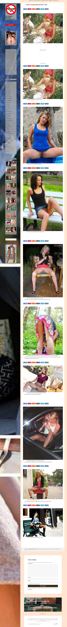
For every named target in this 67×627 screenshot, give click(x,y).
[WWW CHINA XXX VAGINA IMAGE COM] (13, 163)
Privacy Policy (36, 584)
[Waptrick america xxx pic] (8, 192)
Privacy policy (45, 621)
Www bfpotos (8, 166)
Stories (7, 144)
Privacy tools (49, 621)
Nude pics (7, 122)
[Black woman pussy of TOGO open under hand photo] (13, 185)
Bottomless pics (8, 93)
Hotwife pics (8, 109)
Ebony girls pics (8, 102)
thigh (52, 549)
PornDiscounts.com (44, 0)
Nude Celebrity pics (9, 120)
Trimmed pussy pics (9, 148)
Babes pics (7, 87)
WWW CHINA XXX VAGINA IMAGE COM (14, 167)
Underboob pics (8, 149)
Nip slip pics (8, 116)
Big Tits (44, 613)
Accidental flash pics (9, 82)
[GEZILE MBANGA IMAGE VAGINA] (13, 192)
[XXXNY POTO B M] (8, 222)
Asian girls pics (8, 84)
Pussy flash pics (8, 135)
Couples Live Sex (42, 63)
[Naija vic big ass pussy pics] (8, 200)
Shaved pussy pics (9, 140)
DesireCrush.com (38, 0)
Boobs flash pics (8, 91)
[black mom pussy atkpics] (13, 214)
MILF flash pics (8, 115)
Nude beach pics (8, 118)
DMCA (42, 621)
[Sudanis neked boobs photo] (13, 229)
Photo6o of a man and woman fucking (8, 211)
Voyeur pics (8, 153)
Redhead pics (8, 137)
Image (40, 549)
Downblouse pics (8, 100)
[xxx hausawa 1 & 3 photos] (8, 178)
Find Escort (7, 104)
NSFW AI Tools (55, 0)
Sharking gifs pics (9, 138)
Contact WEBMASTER (37, 621)
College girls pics (8, 96)
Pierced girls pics (8, 126)
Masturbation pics (9, 111)
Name (29, 577)
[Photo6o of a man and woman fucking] (8, 207)
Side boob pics (8, 142)
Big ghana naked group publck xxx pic (8, 218)
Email (29, 580)
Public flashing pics (9, 133)
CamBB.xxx (50, 0)
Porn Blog (7, 129)
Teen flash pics (8, 146)
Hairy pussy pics (8, 107)
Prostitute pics (8, 131)
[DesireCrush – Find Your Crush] (10, 37)
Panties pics (8, 124)
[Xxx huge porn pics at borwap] (8, 229)
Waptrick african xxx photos (13, 204)
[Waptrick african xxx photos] (13, 200)
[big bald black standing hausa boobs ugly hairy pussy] (13, 178)
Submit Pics (11, 24)
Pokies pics (7, 127)
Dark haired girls (8, 98)
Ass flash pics (8, 85)
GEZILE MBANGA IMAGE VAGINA (13, 197)
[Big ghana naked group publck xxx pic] (8, 214)
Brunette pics (8, 95)
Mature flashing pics (9, 113)
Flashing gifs (8, 105)
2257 (41, 621)
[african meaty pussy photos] (8, 170)
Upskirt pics (8, 151)
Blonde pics (8, 89)
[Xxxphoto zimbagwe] (13, 222)
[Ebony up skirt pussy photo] (13, 170)
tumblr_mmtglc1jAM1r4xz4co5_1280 (31, 549)
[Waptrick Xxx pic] (13, 207)
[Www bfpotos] (8, 163)
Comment (30, 563)
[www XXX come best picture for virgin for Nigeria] (8, 185)
